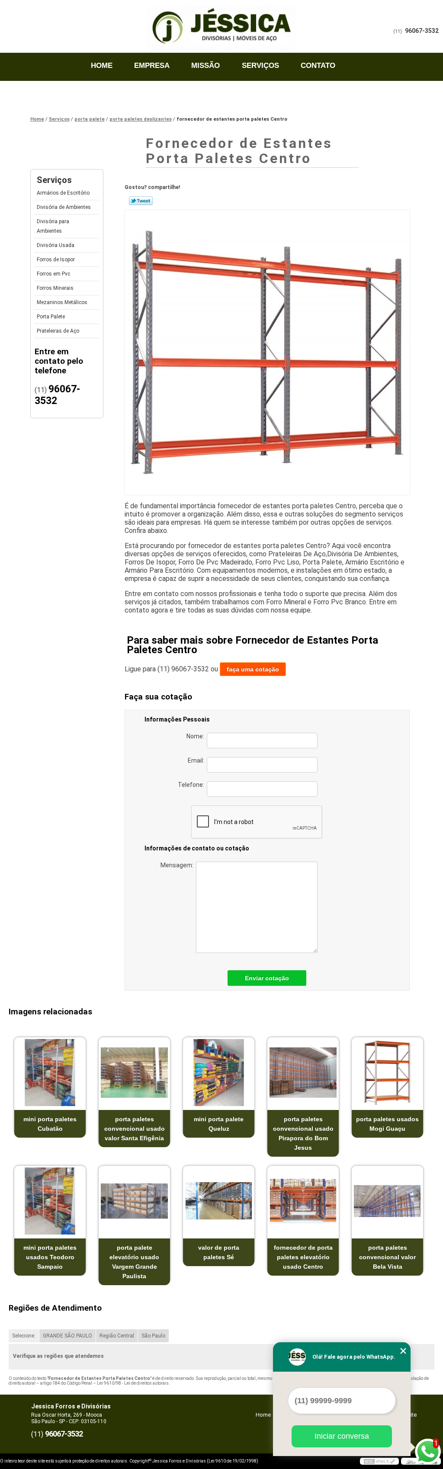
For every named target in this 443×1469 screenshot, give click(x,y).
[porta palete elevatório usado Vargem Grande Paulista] (134, 1201)
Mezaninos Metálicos (62, 302)
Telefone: (192, 784)
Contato (318, 65)
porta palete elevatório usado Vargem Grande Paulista (134, 1262)
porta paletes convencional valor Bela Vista (387, 1257)
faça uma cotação (253, 669)
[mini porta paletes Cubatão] (50, 1072)
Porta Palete (51, 317)
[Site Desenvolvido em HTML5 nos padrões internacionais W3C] (379, 1461)
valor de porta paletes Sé (218, 1252)
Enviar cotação (267, 978)
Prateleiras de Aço (58, 331)
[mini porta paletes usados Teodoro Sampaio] (50, 1201)
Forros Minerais (55, 288)
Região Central (117, 1336)
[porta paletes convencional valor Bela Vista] (387, 1201)
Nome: (196, 736)
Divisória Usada (55, 245)
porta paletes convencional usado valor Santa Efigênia (134, 1129)
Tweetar (141, 200)
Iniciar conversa (342, 1436)
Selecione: (23, 1336)
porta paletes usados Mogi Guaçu (387, 1124)
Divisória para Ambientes (53, 226)
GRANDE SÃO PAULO (67, 1336)
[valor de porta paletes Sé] (218, 1201)
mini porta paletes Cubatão (50, 1124)
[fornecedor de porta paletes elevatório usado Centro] (303, 1201)
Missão (205, 65)
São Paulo (153, 1336)
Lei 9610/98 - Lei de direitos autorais (133, 1383)
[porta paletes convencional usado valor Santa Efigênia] (134, 1072)
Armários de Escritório (63, 193)
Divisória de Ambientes (64, 207)
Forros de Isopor (56, 260)
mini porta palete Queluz (219, 1124)
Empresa (152, 65)
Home (101, 65)
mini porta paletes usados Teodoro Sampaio (50, 1257)
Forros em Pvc (53, 274)
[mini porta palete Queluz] (218, 1072)
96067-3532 (422, 30)
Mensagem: (178, 865)
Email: (197, 760)
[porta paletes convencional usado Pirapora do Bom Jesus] (303, 1072)
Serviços (260, 65)
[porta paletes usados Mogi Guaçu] (387, 1072)
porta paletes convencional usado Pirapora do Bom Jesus (303, 1133)
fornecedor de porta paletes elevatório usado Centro (303, 1257)
